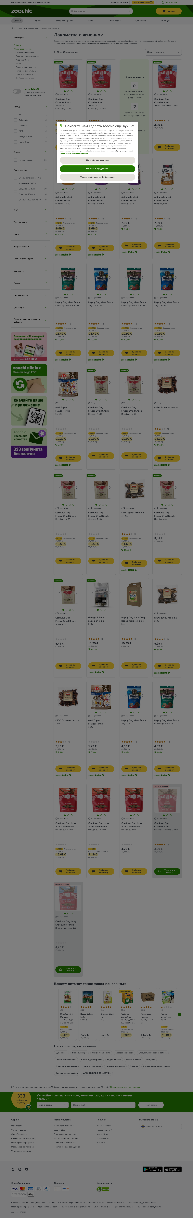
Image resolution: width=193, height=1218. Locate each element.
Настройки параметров (97, 160)
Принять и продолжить (97, 168)
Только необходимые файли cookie (97, 177)
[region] (97, 152)
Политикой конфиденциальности (74, 153)
